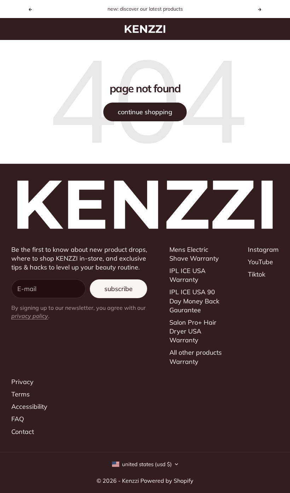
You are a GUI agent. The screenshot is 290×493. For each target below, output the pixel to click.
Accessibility (29, 406)
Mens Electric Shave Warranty (194, 253)
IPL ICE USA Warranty (187, 275)
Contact (22, 432)
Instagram (263, 249)
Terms (20, 394)
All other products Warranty (195, 356)
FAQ (17, 419)
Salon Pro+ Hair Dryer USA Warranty (192, 331)
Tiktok (256, 274)
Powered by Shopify (166, 480)
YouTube (260, 262)
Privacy (22, 382)
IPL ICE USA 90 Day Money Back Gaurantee (194, 301)
